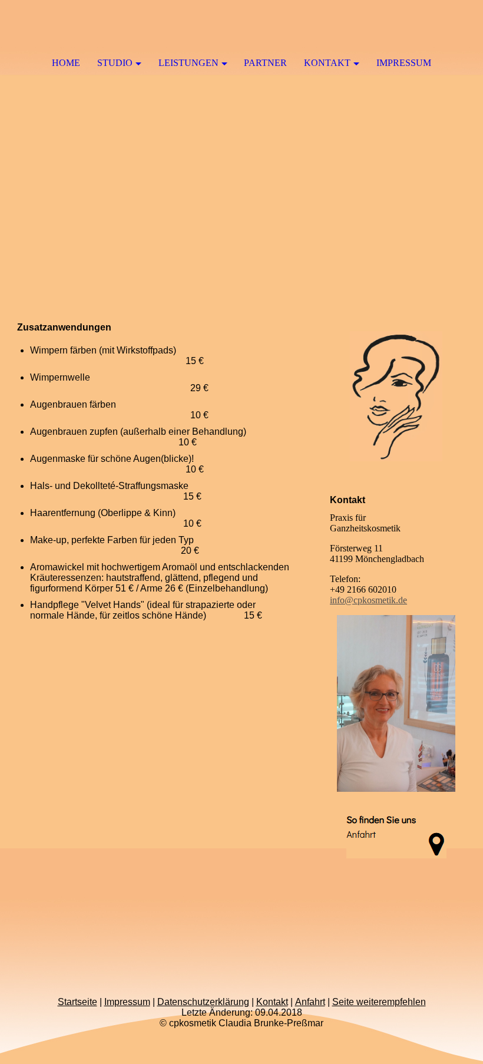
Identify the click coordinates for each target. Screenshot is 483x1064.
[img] (241, 163)
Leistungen (188, 63)
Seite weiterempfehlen (379, 1002)
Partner (265, 63)
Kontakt (327, 63)
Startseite (77, 1002)
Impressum (403, 63)
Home (66, 63)
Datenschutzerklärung (203, 1002)
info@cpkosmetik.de (368, 600)
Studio (115, 63)
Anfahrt (310, 1002)
